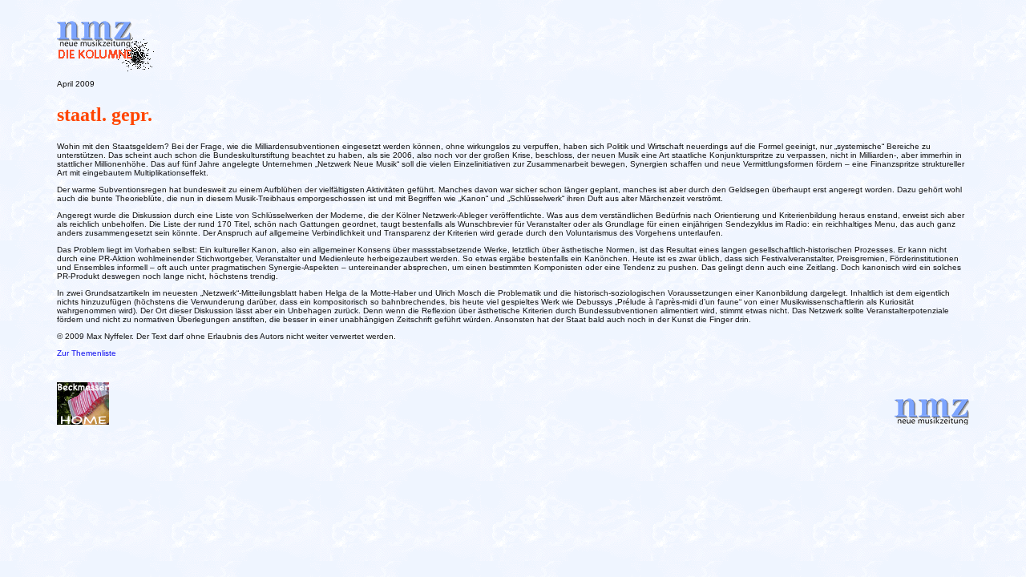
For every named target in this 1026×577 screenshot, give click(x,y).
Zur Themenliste (86, 353)
